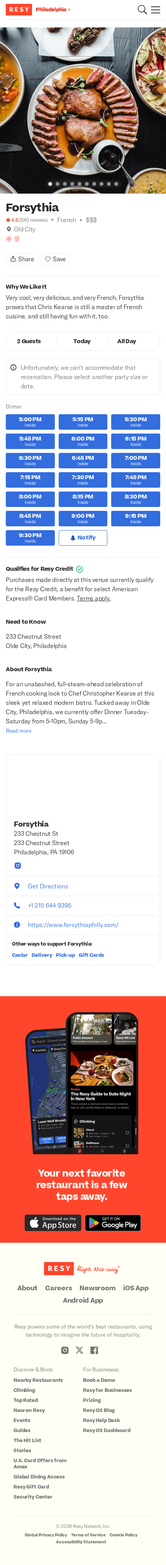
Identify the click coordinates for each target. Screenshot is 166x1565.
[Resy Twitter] (79, 1350)
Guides (22, 1430)
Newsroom (97, 1288)
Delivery (42, 955)
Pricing (92, 1400)
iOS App (135, 1288)
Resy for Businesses (107, 1390)
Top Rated (26, 1400)
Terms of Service (88, 1535)
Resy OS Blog (99, 1410)
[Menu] (153, 9)
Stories (22, 1450)
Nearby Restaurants (38, 1380)
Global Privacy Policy (46, 1535)
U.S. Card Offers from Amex (40, 1463)
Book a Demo (99, 1380)
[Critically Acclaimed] (17, 239)
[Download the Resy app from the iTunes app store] (53, 1223)
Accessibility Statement (81, 1542)
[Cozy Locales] (9, 239)
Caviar (20, 955)
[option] (83, 110)
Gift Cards (91, 955)
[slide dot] (50, 184)
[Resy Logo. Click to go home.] (20, 9)
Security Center (33, 1497)
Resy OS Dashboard (106, 1430)
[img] (9, 229)
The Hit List (27, 1440)
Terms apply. (93, 598)
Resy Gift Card (31, 1486)
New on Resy (29, 1410)
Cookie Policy (123, 1535)
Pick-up (65, 955)
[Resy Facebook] (94, 1350)
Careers (58, 1288)
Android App (83, 1300)
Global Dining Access (39, 1476)
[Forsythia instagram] (18, 865)
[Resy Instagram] (65, 1350)
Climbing (24, 1390)
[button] (142, 9)
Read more (18, 730)
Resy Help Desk (101, 1420)
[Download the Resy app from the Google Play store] (113, 1223)
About (27, 1288)
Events (22, 1420)
